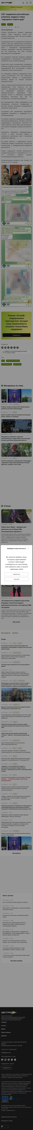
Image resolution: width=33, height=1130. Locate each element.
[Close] (28, 549)
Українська (16, 574)
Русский (16, 579)
